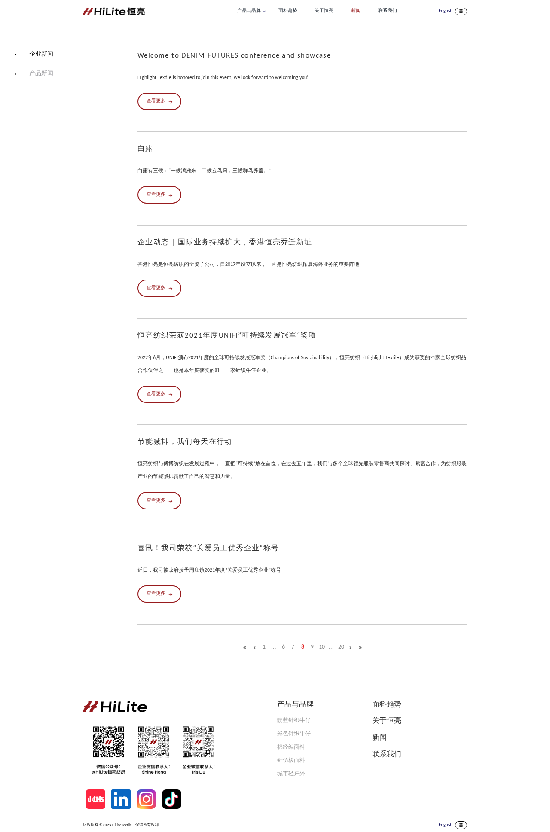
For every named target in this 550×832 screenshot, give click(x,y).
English (445, 11)
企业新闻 (41, 54)
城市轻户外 (291, 774)
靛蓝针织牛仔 (294, 720)
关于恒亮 (324, 11)
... (273, 647)
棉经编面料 (291, 747)
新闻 (356, 11)
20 (341, 647)
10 (322, 647)
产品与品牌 (249, 11)
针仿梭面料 (291, 760)
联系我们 (387, 11)
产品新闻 (41, 73)
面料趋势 (287, 11)
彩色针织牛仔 (294, 734)
